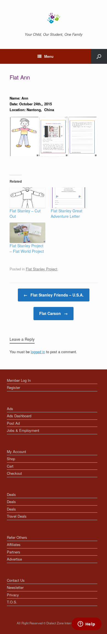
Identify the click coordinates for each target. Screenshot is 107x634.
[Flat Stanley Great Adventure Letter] (68, 197)
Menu (49, 56)
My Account (16, 451)
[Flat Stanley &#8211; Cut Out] (27, 197)
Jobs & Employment (23, 430)
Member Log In (19, 380)
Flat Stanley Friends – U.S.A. (54, 295)
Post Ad (13, 423)
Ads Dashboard (19, 415)
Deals (11, 494)
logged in (38, 351)
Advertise (14, 559)
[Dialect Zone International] (53, 18)
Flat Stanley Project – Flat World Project (27, 248)
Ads (10, 408)
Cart (10, 466)
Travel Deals (17, 516)
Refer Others (17, 537)
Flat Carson (53, 313)
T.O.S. (12, 602)
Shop (11, 458)
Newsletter (15, 587)
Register (13, 387)
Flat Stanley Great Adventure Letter (66, 213)
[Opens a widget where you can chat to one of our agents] (86, 624)
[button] (24, 136)
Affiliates (14, 544)
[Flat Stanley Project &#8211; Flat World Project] (27, 233)
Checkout (14, 473)
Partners (13, 552)
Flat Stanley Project (41, 268)
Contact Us (16, 580)
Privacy (13, 594)
